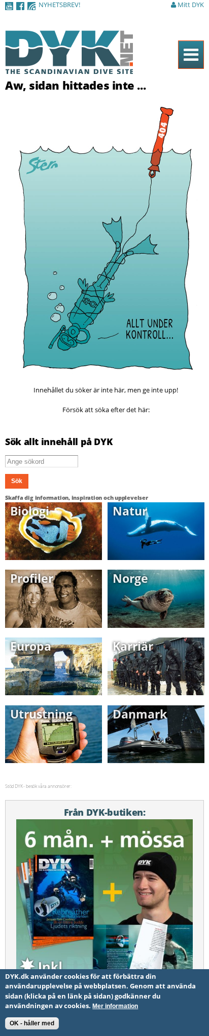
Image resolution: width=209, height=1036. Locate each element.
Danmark (140, 714)
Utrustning (41, 714)
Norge (130, 578)
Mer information (115, 1006)
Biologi (29, 511)
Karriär (133, 646)
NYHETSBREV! (59, 4)
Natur (130, 511)
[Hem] (69, 68)
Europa (30, 646)
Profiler (31, 578)
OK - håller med (32, 1023)
